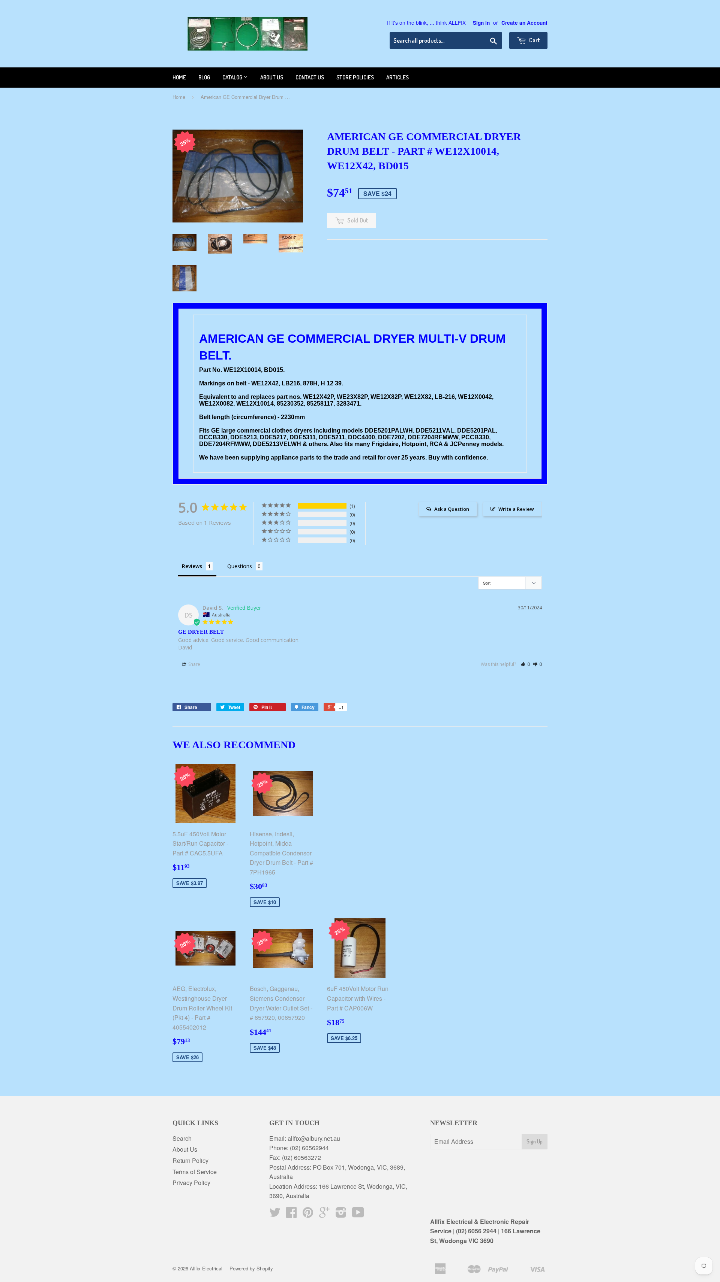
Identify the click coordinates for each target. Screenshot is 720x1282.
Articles (397, 77)
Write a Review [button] (516, 509)
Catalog (232, 77)
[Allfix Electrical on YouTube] (358, 1214)
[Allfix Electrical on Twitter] (274, 1214)
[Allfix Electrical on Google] (324, 1214)
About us (271, 77)
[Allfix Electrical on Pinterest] (308, 1214)
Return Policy (190, 1160)
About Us (184, 1149)
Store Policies (355, 77)
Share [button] (193, 664)
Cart (534, 40)
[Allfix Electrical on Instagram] (341, 1214)
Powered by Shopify (251, 1268)
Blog (204, 77)
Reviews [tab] (192, 566)
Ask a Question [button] (451, 509)
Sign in (481, 22)
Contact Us (310, 77)
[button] (525, 664)
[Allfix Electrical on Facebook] (291, 1214)
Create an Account (524, 22)
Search (182, 1138)
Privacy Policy (191, 1182)
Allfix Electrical (206, 1268)
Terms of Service (194, 1171)
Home (179, 77)
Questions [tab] (239, 566)
